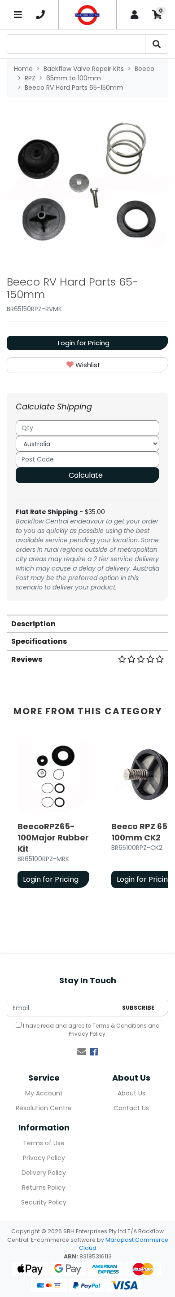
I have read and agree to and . (91, 1030)
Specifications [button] (39, 641)
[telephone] (40, 15)
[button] (87, 365)
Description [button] (33, 624)
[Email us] (81, 1052)
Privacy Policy (87, 1034)
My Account (44, 1093)
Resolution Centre (44, 1108)
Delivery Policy (44, 1172)
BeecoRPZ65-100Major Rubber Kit (53, 837)
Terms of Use (44, 1143)
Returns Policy (44, 1187)
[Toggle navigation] (18, 14)
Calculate (86, 475)
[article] (54, 815)
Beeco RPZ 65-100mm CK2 (141, 832)
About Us (131, 1093)
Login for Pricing (83, 342)
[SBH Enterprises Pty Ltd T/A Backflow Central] (87, 14)
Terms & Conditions (119, 1025)
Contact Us (131, 1108)
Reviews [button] (26, 659)
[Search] (156, 44)
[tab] (87, 623)
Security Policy (43, 1202)
